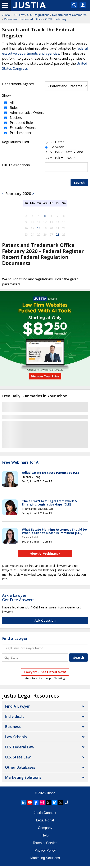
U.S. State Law (18, 757)
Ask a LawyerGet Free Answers (18, 597)
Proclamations (20, 132)
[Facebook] (36, 802)
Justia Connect (45, 813)
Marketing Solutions (23, 777)
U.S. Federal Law (19, 746)
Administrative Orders (26, 112)
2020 (48, 19)
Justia (6, 15)
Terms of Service (45, 843)
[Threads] (48, 802)
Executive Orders (22, 127)
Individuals (14, 716)
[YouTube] (29, 802)
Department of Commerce (69, 15)
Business (13, 726)
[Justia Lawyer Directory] (66, 802)
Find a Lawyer (15, 638)
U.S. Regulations (38, 15)
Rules (13, 107)
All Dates (57, 142)
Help (45, 835)
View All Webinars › (45, 553)
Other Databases (20, 767)
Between (57, 147)
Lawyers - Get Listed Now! (45, 672)
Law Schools (16, 736)
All (11, 102)
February (60, 19)
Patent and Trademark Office (23, 19)
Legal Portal (45, 820)
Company (45, 828)
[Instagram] (42, 802)
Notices (15, 117)
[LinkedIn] (23, 802)
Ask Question (45, 620)
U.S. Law (18, 15)
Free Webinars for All (21, 462)
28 (57, 234)
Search (79, 182)
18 (38, 228)
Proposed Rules (22, 122)
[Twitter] (60, 802)
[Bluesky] (54, 802)
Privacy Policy (45, 850)
